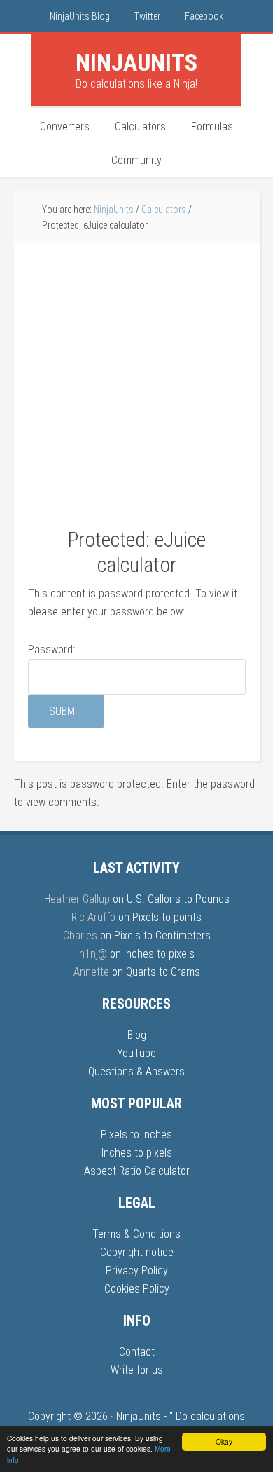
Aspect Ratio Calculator (137, 1171)
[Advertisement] (136, 392)
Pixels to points (167, 917)
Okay (224, 1441)
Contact (137, 1351)
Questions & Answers (136, 1071)
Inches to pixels (159, 953)
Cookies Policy (136, 1288)
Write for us (137, 1370)
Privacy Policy (137, 1270)
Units (136, 62)
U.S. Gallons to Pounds (178, 899)
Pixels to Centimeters (162, 935)
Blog (136, 1035)
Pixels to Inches (136, 1134)
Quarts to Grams (163, 972)
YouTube (136, 1053)
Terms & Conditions (136, 1234)
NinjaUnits (138, 1416)
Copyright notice (137, 1252)
